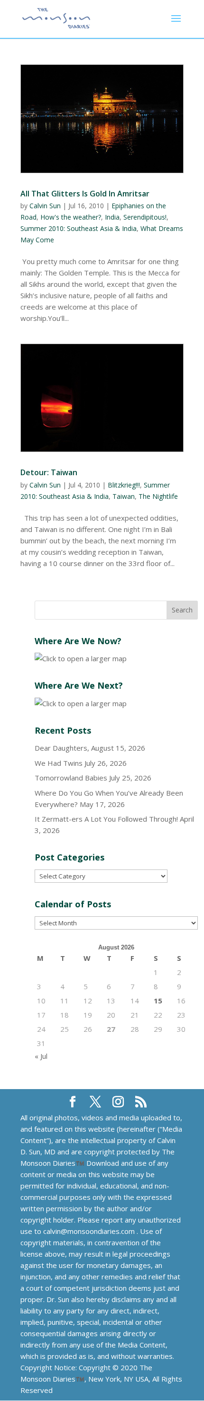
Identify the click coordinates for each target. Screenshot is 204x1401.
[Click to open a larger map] (81, 658)
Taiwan (123, 496)
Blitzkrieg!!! (124, 484)
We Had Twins (59, 763)
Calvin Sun (45, 205)
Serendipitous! (145, 217)
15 (158, 1000)
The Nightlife (158, 496)
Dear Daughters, (62, 748)
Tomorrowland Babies (71, 777)
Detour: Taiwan (48, 472)
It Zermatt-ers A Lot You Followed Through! (106, 819)
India (112, 217)
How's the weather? (70, 217)
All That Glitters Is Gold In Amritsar (84, 193)
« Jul (41, 1056)
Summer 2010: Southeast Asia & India (78, 228)
